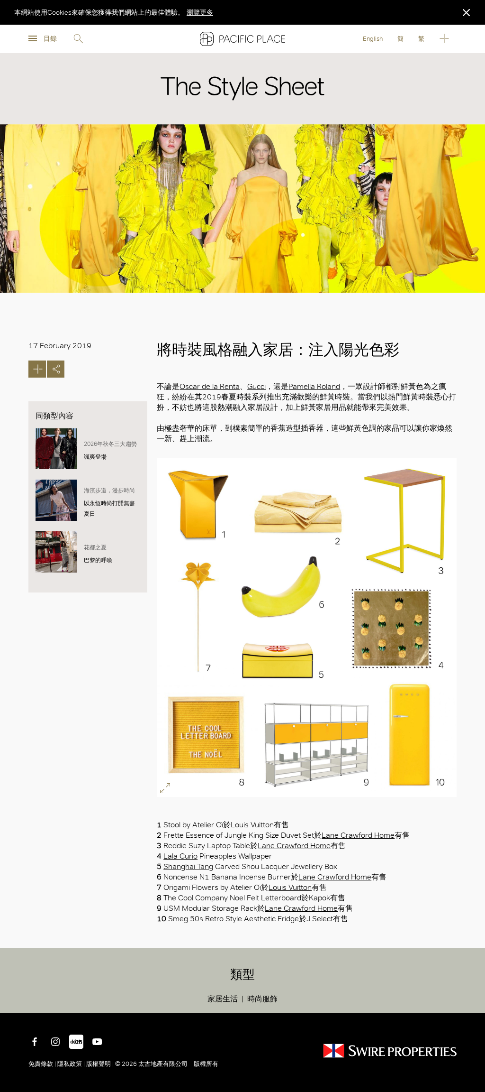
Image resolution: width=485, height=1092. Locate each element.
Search (78, 39)
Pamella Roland (314, 386)
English (373, 38)
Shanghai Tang (188, 866)
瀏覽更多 (200, 12)
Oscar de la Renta (210, 386)
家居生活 (222, 998)
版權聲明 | (100, 1063)
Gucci (256, 386)
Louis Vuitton (252, 824)
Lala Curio (180, 856)
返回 (471, 998)
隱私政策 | (71, 1063)
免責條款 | (42, 1063)
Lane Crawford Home (358, 835)
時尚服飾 (262, 998)
